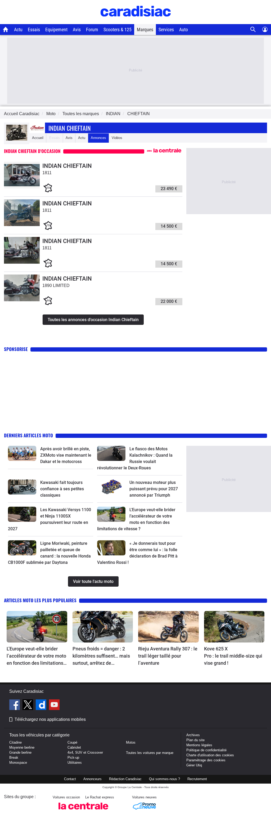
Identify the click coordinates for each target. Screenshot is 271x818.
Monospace (18, 763)
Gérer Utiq (194, 765)
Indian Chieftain (69, 128)
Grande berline (20, 752)
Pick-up (73, 757)
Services (166, 29)
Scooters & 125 (117, 29)
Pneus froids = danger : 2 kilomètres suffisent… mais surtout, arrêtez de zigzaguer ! (101, 656)
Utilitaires (74, 763)
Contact (70, 779)
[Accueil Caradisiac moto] (5, 29)
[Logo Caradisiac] (136, 21)
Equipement (56, 29)
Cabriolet (74, 747)
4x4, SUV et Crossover (85, 752)
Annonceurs (92, 779)
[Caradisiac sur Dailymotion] (42, 705)
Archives (193, 735)
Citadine (15, 742)
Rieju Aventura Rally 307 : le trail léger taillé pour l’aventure (167, 656)
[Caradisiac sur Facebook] (15, 705)
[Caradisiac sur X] (28, 705)
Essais (34, 29)
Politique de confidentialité (206, 750)
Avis (77, 29)
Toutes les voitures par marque (149, 753)
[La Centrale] (83, 811)
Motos (131, 742)
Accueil (37, 138)
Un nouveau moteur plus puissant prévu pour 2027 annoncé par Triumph (153, 489)
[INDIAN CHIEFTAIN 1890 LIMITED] (22, 300)
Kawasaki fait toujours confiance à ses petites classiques (62, 489)
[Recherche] (253, 29)
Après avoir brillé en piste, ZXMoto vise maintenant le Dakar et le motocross (65, 455)
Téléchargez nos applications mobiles (50, 719)
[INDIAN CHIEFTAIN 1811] (22, 187)
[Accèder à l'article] (22, 453)
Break (13, 757)
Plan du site (195, 740)
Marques (145, 29)
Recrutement (197, 779)
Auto (183, 29)
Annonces (98, 138)
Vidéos (117, 138)
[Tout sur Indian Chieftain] (16, 139)
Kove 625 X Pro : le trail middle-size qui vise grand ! (233, 656)
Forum (92, 29)
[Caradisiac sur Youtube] (54, 705)
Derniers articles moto (28, 435)
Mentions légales (199, 745)
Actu (18, 29)
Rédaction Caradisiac (125, 779)
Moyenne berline (21, 747)
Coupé (72, 742)
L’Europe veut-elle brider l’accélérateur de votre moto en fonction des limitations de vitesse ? (36, 656)
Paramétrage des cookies (205, 760)
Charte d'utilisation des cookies (210, 755)
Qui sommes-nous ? (164, 779)
